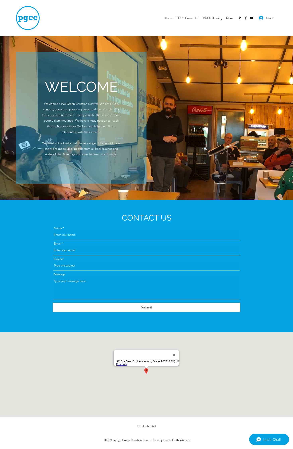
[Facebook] (246, 18)
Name (58, 228)
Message (59, 274)
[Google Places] (240, 18)
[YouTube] (252, 18)
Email (57, 243)
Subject (59, 258)
